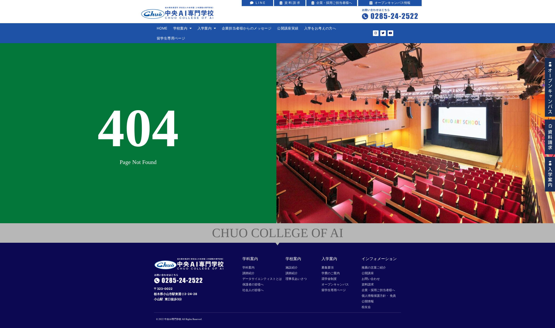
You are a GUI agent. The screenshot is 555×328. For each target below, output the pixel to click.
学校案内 (180, 28)
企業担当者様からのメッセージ (247, 28)
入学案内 (205, 28)
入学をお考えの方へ (320, 28)
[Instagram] (376, 33)
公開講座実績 (287, 28)
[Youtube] (390, 33)
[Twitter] (383, 33)
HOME (162, 28)
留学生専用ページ (171, 38)
